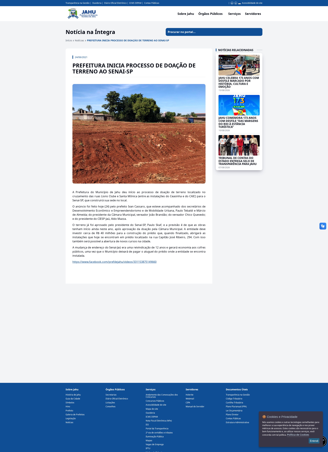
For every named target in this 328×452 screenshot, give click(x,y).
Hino (68, 406)
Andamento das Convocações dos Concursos (162, 395)
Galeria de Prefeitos (75, 414)
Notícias (79, 40)
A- (236, 3)
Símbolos (70, 402)
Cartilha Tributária (234, 402)
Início (69, 40)
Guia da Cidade (73, 398)
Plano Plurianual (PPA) (236, 406)
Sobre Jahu (185, 14)
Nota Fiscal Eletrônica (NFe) (159, 420)
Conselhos (110, 406)
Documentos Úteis (237, 389)
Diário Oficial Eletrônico (115, 3)
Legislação (71, 418)
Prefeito (69, 410)
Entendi (314, 440)
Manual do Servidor (195, 406)
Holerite (189, 394)
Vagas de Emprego (155, 444)
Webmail (190, 398)
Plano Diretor (232, 414)
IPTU (148, 448)
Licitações (110, 402)
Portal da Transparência (157, 428)
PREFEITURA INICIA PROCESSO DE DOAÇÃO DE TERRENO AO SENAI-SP (128, 40)
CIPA (188, 402)
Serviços (234, 14)
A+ (232, 3)
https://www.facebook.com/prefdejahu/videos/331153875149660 (114, 262)
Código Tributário (234, 398)
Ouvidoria (96, 3)
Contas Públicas (151, 3)
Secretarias (111, 394)
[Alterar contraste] (239, 3)
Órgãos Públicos (115, 389)
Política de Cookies (298, 434)
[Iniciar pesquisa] (258, 32)
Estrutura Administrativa (237, 422)
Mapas (149, 440)
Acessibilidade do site (252, 3)
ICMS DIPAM (135, 3)
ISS (147, 424)
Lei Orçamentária (234, 410)
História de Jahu (73, 394)
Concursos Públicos (155, 400)
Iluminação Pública (155, 436)
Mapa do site (152, 408)
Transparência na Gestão (78, 3)
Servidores (192, 389)
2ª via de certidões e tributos (159, 432)
